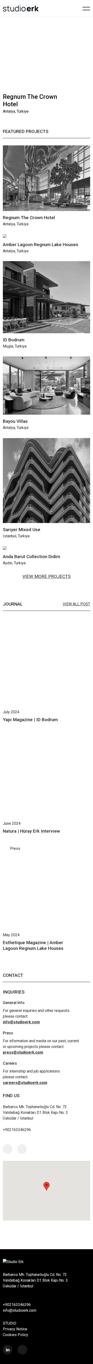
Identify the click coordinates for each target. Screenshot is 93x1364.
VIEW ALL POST (76, 604)
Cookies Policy (15, 1334)
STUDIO (9, 1323)
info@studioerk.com (19, 1310)
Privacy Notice (15, 1329)
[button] (74, 98)
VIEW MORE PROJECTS (46, 576)
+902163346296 (17, 1304)
